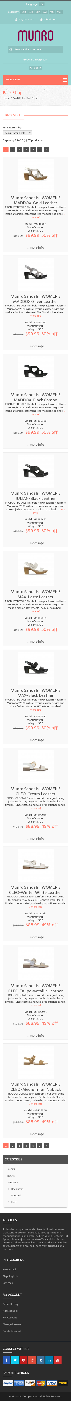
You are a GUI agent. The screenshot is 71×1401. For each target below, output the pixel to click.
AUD (52, 12)
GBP (38, 12)
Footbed (16, 1195)
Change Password (13, 1324)
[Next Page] (46, 149)
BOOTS (11, 1175)
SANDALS (18, 98)
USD (24, 12)
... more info (35, 247)
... (39, 149)
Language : (32, 4)
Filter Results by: (12, 127)
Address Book (10, 1310)
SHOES (11, 1169)
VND (59, 12)
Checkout (50, 19)
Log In (37, 67)
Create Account (12, 1331)
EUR (31, 12)
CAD (45, 12)
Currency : (14, 11)
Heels (14, 1202)
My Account (26, 19)
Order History (10, 1304)
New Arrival (9, 1269)
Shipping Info (10, 1276)
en (42, 4)
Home (6, 98)
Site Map (8, 1282)
